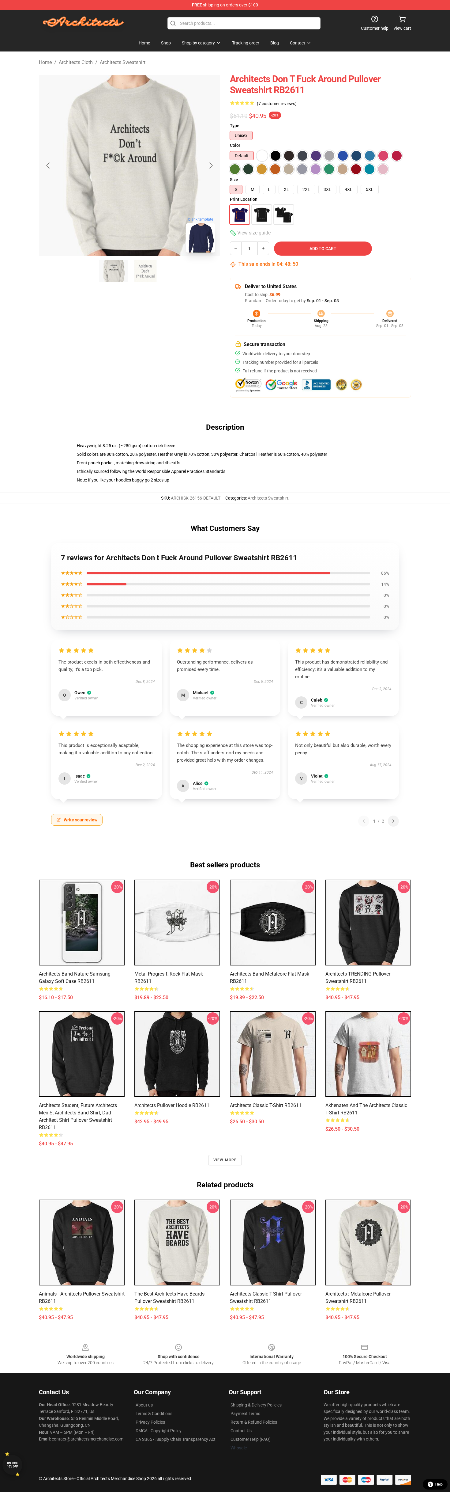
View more (225, 1160)
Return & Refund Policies (254, 1422)
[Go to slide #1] (113, 271)
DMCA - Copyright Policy (159, 1430)
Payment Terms (245, 1413)
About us (144, 1405)
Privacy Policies (150, 1422)
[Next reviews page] (393, 821)
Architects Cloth (76, 62)
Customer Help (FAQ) (251, 1439)
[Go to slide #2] (145, 271)
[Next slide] (210, 165)
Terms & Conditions (154, 1413)
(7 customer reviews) (277, 103)
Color (235, 145)
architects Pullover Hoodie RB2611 (171, 1105)
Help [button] (439, 1484)
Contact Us (241, 1430)
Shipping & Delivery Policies (256, 1405)
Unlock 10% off (12, 1465)
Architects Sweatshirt (122, 62)
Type (234, 125)
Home (45, 62)
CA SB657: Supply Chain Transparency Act (176, 1439)
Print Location (243, 199)
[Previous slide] (48, 165)
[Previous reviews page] (363, 821)
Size (234, 179)
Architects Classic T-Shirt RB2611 (266, 1105)
